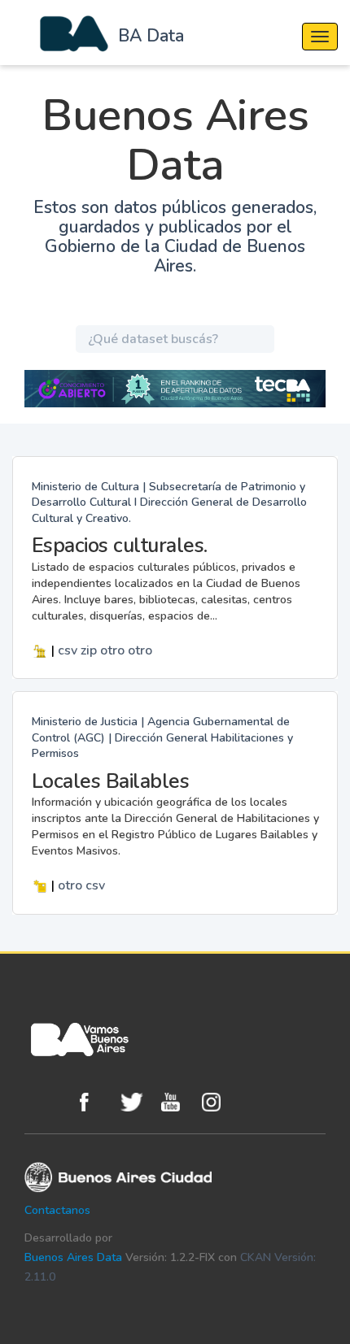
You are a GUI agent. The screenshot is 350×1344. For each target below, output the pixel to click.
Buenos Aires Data (73, 1257)
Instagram (218, 1102)
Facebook (96, 1102)
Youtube (177, 1102)
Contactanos (57, 1210)
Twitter (136, 1102)
